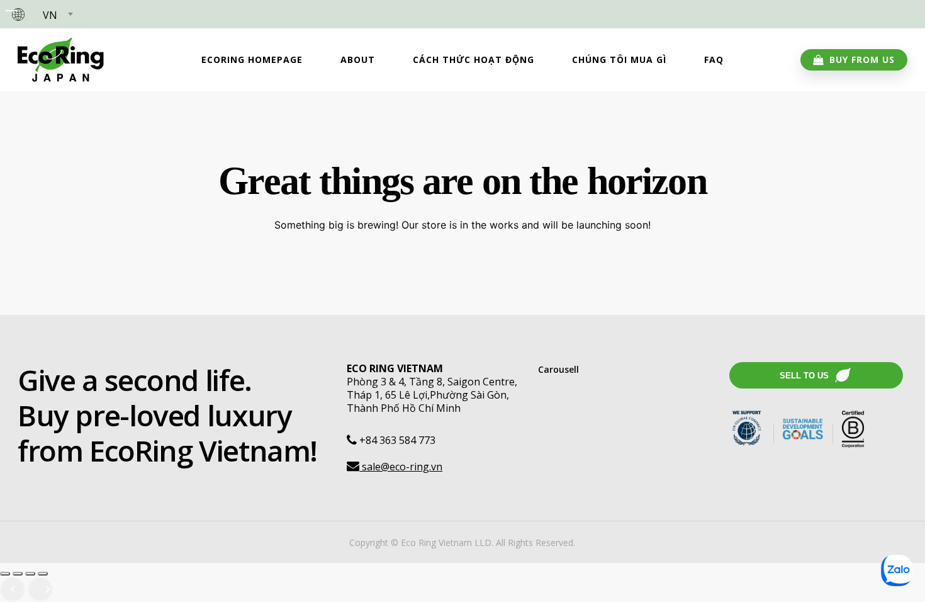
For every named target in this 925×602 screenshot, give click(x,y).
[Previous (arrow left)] (12, 589)
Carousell (558, 369)
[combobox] (57, 15)
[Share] (30, 574)
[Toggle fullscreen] (18, 574)
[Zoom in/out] (5, 574)
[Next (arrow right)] (40, 589)
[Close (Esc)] (43, 574)
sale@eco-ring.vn (400, 467)
